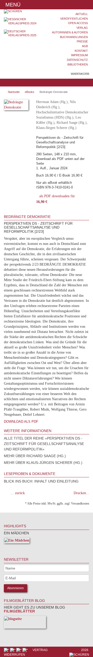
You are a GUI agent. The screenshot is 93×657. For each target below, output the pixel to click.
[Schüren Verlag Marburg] (23, 11)
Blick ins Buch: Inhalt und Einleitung (41, 481)
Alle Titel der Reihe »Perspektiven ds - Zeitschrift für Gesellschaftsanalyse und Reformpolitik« (44, 443)
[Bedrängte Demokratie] (16, 106)
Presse (82, 41)
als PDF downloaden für (55, 199)
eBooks (29, 91)
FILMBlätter (19, 611)
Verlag (82, 27)
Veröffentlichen (74, 18)
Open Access (78, 23)
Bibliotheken (77, 64)
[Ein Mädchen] (16, 541)
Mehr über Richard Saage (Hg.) (35, 456)
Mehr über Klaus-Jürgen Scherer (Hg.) (43, 463)
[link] (11, 548)
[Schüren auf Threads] (13, 650)
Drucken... (81, 493)
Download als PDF (21, 422)
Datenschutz (77, 59)
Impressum (79, 55)
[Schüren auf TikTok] (19, 650)
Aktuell (81, 14)
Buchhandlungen (74, 37)
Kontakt (81, 50)
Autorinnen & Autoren (70, 32)
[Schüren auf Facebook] (7, 650)
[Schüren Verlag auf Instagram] (25, 650)
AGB (85, 46)
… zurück (17, 493)
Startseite (14, 91)
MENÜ (12, 5)
